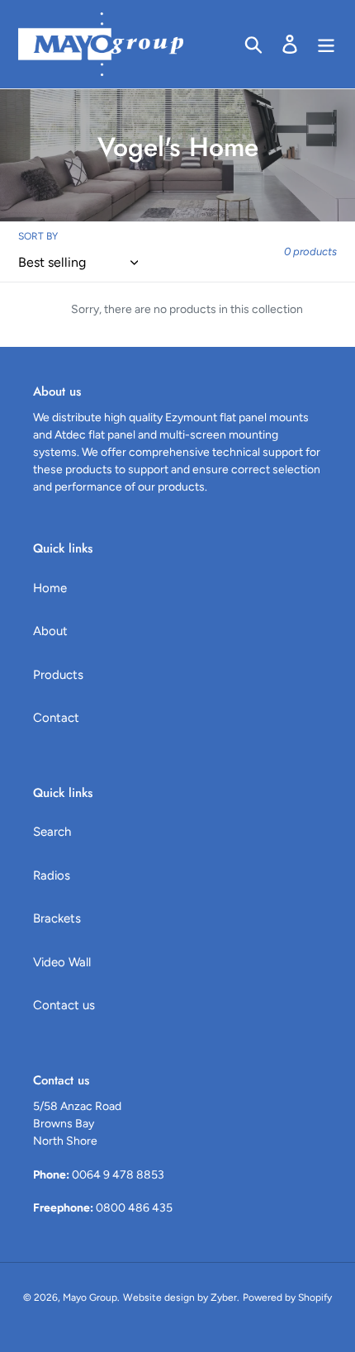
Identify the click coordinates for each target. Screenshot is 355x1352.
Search (52, 831)
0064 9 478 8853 (118, 1174)
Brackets (57, 918)
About (50, 631)
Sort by (38, 236)
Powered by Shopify (287, 1297)
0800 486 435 (134, 1207)
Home (50, 588)
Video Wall (62, 962)
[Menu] (326, 44)
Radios (51, 875)
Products (58, 674)
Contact (56, 717)
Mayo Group (90, 1297)
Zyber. (225, 1297)
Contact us (64, 1005)
